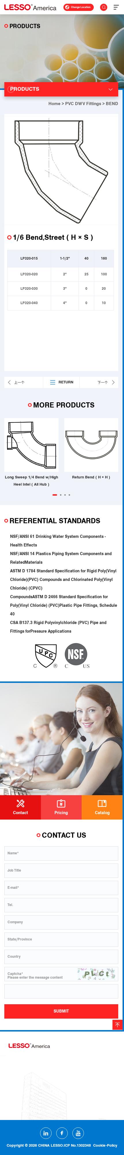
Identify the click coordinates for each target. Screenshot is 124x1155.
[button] (54, 495)
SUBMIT (61, 1011)
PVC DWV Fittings (83, 103)
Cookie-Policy (105, 1146)
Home (54, 103)
